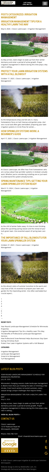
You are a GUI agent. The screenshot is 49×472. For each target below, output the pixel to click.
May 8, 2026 (5, 399)
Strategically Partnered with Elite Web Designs (18, 469)
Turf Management (8, 359)
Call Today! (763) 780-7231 (27, 3)
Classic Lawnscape (19, 29)
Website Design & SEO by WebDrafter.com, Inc (18, 467)
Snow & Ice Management (10, 356)
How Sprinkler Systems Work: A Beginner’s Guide (20, 133)
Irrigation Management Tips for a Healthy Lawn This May (21, 23)
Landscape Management (10, 354)
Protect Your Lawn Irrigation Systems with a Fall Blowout (24, 73)
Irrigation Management (37, 29)
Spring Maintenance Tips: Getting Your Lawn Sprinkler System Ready (24, 182)
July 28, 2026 (6, 379)
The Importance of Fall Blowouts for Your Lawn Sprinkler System (23, 239)
